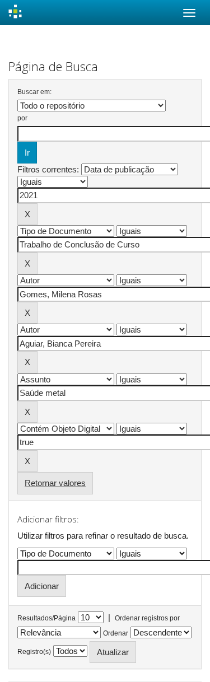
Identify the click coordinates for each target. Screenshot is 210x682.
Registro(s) (34, 652)
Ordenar (115, 633)
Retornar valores (55, 483)
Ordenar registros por (147, 618)
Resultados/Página (46, 618)
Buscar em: (34, 92)
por (22, 118)
